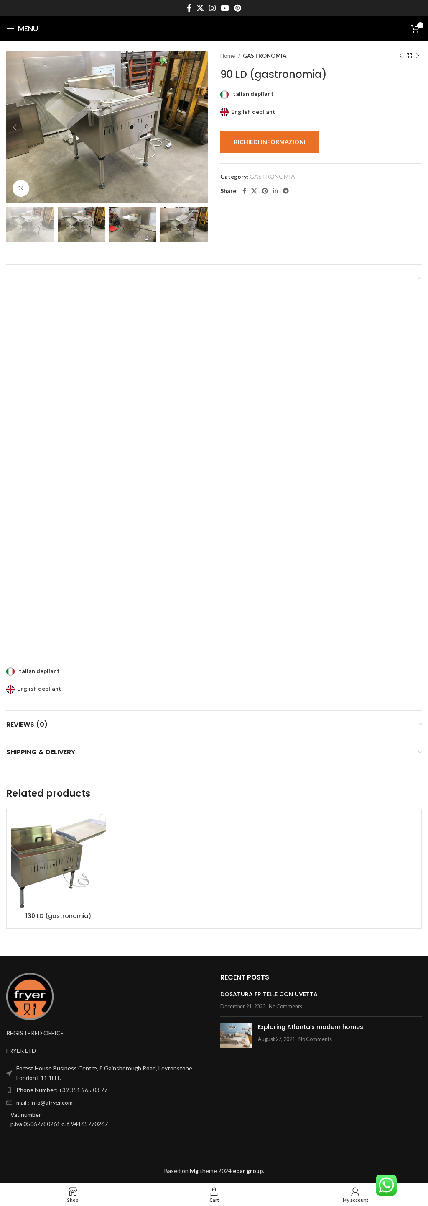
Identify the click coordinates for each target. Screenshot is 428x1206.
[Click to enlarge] (21, 188)
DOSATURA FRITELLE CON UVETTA (269, 994)
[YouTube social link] (225, 8)
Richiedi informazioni (270, 141)
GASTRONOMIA (264, 55)
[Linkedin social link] (275, 190)
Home (228, 55)
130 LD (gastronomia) (58, 916)
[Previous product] (401, 56)
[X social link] (200, 8)
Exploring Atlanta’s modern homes (310, 1027)
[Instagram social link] (212, 8)
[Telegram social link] (285, 190)
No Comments (285, 1006)
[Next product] (417, 56)
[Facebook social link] (189, 8)
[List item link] (107, 1090)
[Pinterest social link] (238, 8)
